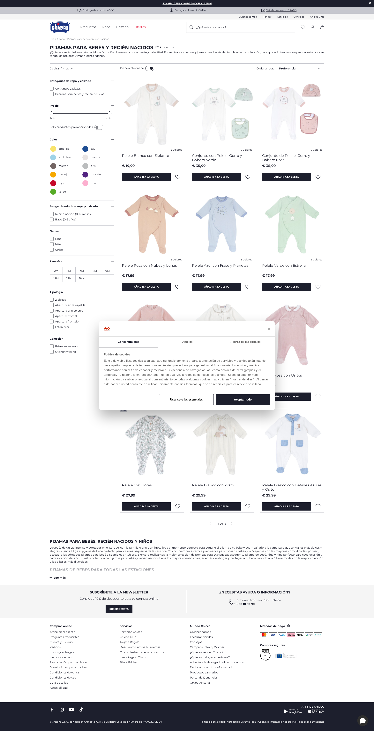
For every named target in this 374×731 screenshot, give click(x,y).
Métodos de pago (61, 657)
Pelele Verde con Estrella (284, 265)
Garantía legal (248, 721)
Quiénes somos (200, 632)
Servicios (282, 16)
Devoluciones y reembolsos (68, 667)
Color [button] (53, 139)
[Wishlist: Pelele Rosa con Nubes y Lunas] (178, 287)
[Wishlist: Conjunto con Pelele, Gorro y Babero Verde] (248, 177)
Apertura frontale (67, 321)
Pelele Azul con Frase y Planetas (220, 265)
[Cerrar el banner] (269, 328)
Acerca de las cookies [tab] (245, 341)
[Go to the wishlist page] (303, 27)
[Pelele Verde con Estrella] (292, 224)
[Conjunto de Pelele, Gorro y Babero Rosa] (292, 115)
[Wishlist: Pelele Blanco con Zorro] (248, 506)
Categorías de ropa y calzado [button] (70, 81)
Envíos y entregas (62, 652)
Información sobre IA (282, 721)
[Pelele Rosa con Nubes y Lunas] (152, 224)
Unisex (59, 249)
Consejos (299, 16)
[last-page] (239, 523)
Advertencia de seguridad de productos (217, 662)
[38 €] (109, 113)
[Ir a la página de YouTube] (71, 709)
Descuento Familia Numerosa (140, 647)
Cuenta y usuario (61, 642)
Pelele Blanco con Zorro (213, 485)
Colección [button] (57, 338)
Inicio (53, 38)
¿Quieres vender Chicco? (206, 652)
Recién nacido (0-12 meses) (73, 214)
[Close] (370, 3)
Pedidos (55, 647)
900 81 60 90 (246, 604)
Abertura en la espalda (70, 305)
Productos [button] (88, 27)
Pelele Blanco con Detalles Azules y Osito (292, 487)
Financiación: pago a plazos (68, 662)
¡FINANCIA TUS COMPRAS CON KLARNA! (187, 3)
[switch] (149, 68)
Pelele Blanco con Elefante (145, 156)
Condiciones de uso (63, 677)
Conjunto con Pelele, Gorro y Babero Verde (217, 158)
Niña (58, 244)
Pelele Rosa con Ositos (282, 375)
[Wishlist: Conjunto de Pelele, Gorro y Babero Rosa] (318, 177)
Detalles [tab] (187, 341)
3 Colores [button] (176, 149)
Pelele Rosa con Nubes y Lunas (149, 265)
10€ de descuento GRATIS (281, 10)
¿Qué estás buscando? (211, 27)
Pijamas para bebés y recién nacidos (79, 94)
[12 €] (52, 113)
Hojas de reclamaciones (310, 721)
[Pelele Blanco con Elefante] (152, 115)
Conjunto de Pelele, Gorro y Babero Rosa (286, 158)
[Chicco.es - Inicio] (60, 27)
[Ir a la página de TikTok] (81, 709)
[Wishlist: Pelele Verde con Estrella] (318, 287)
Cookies (263, 721)
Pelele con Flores (137, 485)
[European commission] (286, 655)
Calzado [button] (122, 27)
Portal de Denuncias (204, 677)
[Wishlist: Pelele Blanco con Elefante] (178, 177)
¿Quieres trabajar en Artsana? (210, 657)
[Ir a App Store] (316, 711)
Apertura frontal (66, 316)
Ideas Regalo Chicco (133, 657)
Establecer (62, 327)
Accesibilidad (59, 687)
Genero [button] (55, 231)
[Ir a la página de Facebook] (52, 709)
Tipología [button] (56, 292)
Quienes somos (248, 16)
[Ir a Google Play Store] (293, 711)
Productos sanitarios (204, 672)
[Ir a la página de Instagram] (61, 709)
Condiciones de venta (64, 672)
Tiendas (267, 16)
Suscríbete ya (119, 609)
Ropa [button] (106, 27)
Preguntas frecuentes (64, 637)
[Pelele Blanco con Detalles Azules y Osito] (292, 444)
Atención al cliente (62, 632)
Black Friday (128, 662)
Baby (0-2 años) (65, 219)
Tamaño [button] (56, 261)
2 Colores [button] (246, 149)
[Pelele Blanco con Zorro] (222, 444)
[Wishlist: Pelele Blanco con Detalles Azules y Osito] (318, 506)
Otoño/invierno (65, 352)
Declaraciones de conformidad (211, 667)
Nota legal (233, 721)
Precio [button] (54, 105)
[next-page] (230, 523)
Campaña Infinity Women (207, 647)
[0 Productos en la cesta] (321, 30)
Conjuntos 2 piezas (68, 88)
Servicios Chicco (131, 632)
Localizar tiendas (201, 637)
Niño (58, 239)
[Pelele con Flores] (152, 444)
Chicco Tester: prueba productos (142, 652)
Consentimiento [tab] (128, 341)
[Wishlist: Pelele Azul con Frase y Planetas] (248, 287)
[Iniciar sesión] (313, 27)
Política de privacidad (212, 721)
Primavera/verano (67, 346)
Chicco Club (317, 16)
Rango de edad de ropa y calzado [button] (74, 206)
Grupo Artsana (200, 682)
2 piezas (60, 299)
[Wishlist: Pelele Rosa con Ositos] (318, 397)
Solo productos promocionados (72, 127)
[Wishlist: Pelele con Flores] (178, 506)
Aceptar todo (243, 399)
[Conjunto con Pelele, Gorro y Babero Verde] (222, 115)
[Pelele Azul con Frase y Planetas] (222, 224)
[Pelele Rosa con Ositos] (292, 334)
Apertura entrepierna (69, 310)
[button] (84, 68)
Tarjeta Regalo (129, 642)
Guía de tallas (59, 682)
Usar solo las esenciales (186, 399)
